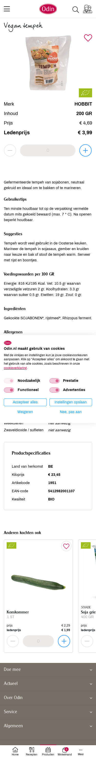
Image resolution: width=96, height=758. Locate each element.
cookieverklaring (15, 368)
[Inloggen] (87, 9)
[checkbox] (9, 380)
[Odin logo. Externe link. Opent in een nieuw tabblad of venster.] (8, 343)
